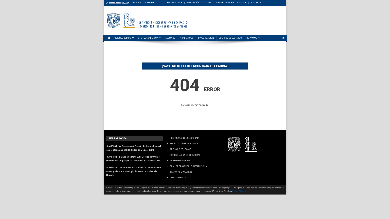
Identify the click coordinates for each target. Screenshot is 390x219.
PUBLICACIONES (257, 3)
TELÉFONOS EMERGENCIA (171, 3)
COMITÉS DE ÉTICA (179, 177)
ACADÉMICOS (186, 38)
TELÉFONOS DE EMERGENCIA (184, 143)
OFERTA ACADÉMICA (148, 38)
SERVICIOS (251, 38)
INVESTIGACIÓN (206, 38)
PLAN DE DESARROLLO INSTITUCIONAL (189, 166)
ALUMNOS (170, 38)
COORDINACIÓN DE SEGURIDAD (199, 3)
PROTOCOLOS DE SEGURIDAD (145, 3)
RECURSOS (241, 3)
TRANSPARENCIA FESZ (181, 172)
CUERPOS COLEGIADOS (230, 38)
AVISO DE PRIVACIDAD (180, 160)
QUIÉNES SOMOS (122, 38)
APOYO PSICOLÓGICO (225, 3)
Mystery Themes (239, 191)
